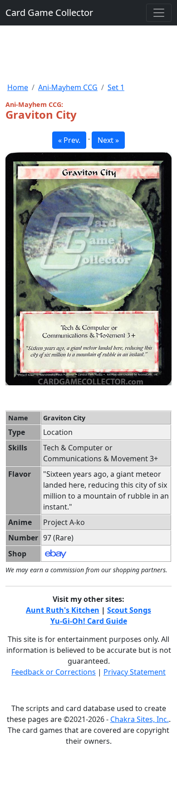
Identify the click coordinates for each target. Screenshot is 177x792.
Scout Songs (129, 610)
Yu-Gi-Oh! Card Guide (88, 621)
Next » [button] (108, 140)
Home (17, 87)
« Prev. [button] (69, 140)
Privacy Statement (134, 672)
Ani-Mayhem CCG (68, 87)
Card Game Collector (49, 12)
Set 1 (116, 87)
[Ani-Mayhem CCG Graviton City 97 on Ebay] (55, 553)
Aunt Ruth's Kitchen (62, 610)
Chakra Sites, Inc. (139, 719)
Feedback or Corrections (53, 672)
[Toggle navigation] (159, 13)
